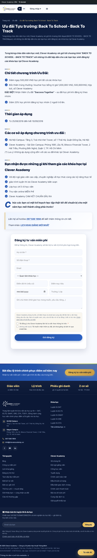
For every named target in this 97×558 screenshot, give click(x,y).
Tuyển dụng (55, 473)
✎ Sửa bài (22, 2)
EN (24, 9)
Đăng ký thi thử (8, 473)
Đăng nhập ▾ (35, 9)
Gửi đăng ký (48, 337)
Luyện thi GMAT (57, 415)
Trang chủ (6, 20)
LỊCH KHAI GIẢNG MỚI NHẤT (35, 225)
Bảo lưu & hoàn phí (58, 493)
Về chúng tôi (55, 461)
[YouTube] (10, 448)
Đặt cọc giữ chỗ (8, 485)
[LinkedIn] (15, 448)
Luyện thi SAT (56, 407)
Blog (4, 461)
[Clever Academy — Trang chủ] (9, 9)
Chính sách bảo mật (58, 477)
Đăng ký (88, 525)
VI (19, 9)
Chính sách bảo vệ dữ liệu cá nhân (15, 536)
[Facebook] (4, 448)
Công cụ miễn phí (9, 465)
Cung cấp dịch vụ (57, 497)
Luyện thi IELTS (57, 411)
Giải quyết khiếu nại (58, 501)
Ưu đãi (14, 20)
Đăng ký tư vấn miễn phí (79, 372)
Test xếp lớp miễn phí (10, 477)
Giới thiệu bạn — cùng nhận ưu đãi (15, 493)
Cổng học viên (56, 469)
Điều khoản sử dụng (58, 481)
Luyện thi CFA (56, 423)
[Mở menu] (47, 8)
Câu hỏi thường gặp (10, 497)
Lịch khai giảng (8, 469)
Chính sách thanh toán (59, 489)
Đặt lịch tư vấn (7, 481)
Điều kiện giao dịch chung (61, 485)
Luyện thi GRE (56, 419)
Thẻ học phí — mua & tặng (12, 489)
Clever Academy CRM (9, 2)
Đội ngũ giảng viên (58, 465)
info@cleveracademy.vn (14, 442)
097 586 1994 (33, 219)
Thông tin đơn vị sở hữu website (14, 555)
